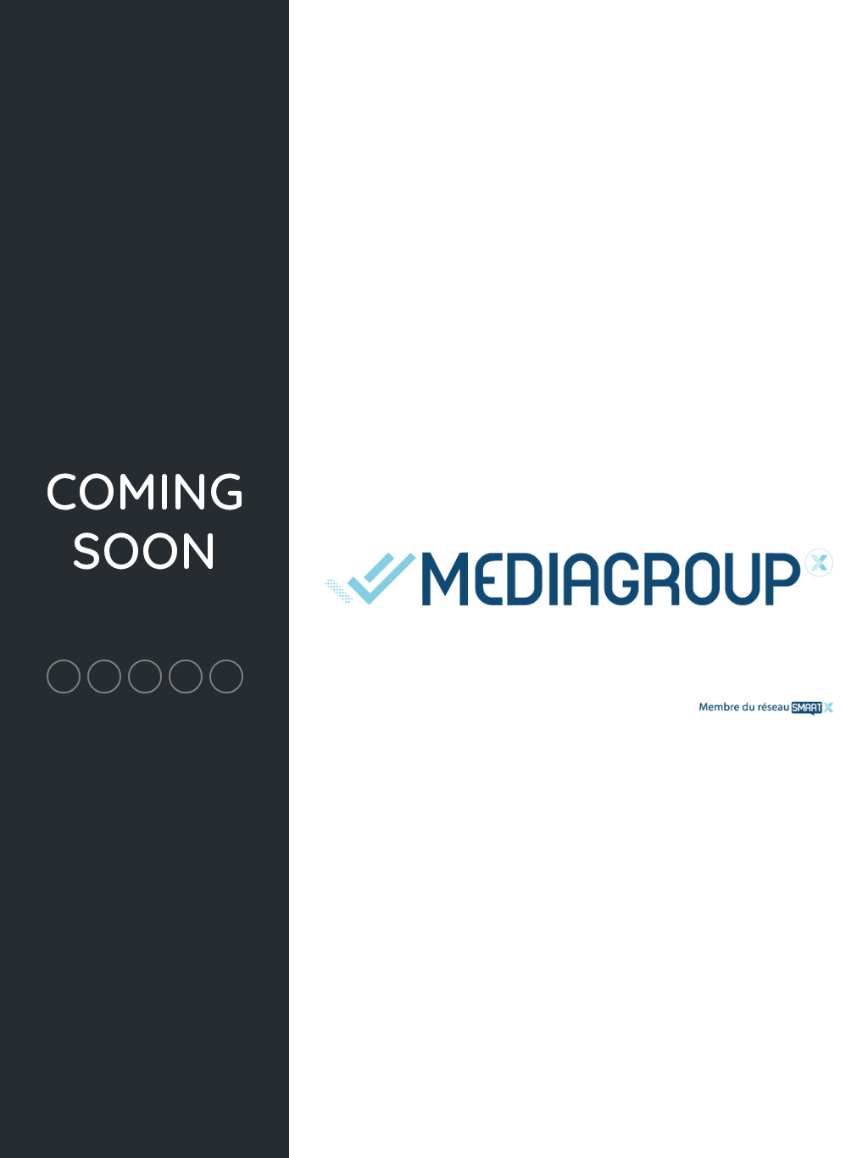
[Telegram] (226, 676)
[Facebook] (64, 676)
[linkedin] (186, 676)
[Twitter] (104, 676)
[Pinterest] (145, 676)
